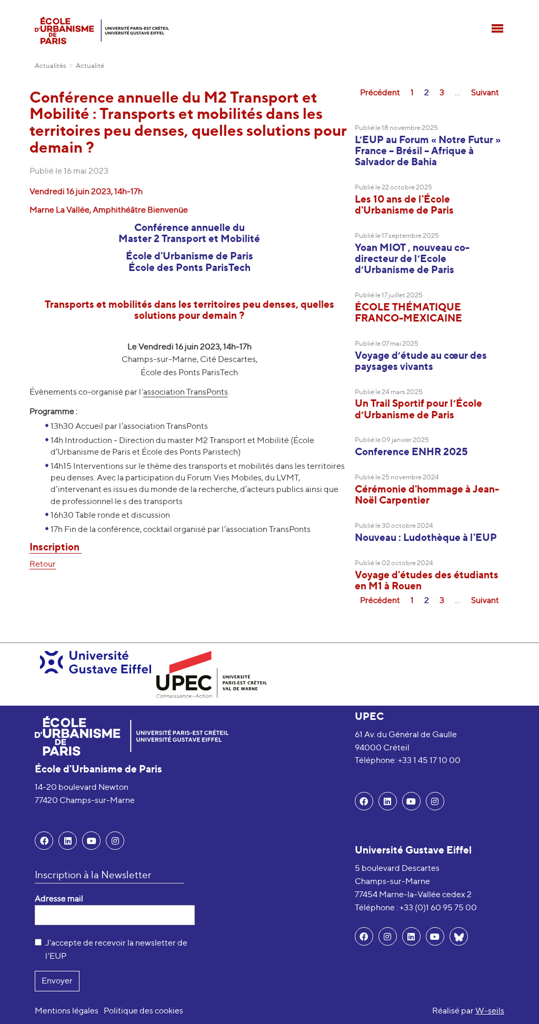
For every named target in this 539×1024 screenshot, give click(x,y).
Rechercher (496, 8)
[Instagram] (387, 936)
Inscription (55, 546)
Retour (42, 564)
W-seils (489, 1011)
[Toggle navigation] (497, 28)
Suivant (485, 92)
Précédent (380, 92)
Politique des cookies (143, 1011)
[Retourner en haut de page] (515, 1000)
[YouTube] (91, 840)
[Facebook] (44, 840)
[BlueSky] (459, 936)
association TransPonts (185, 392)
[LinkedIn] (67, 840)
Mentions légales (66, 1011)
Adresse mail (59, 898)
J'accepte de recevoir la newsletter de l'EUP (116, 949)
